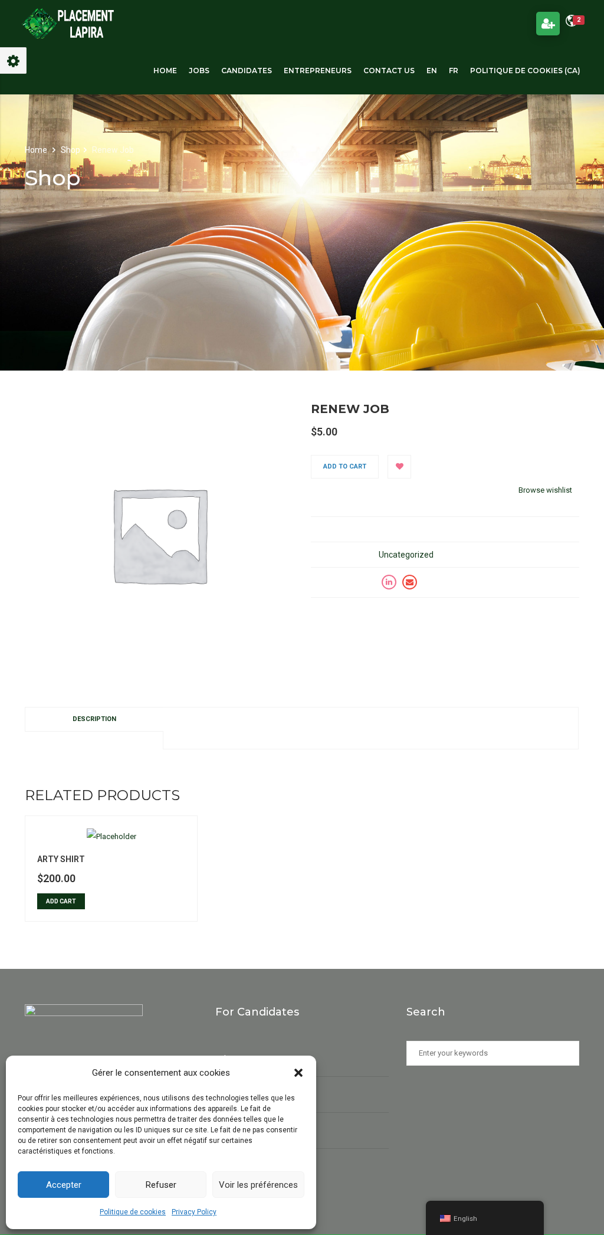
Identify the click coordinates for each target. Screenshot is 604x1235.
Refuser (161, 1185)
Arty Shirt (61, 859)
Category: (330, 554)
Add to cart (344, 466)
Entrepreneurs (318, 70)
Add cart (61, 901)
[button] (298, 1073)
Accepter (63, 1185)
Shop (70, 150)
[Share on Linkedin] (389, 582)
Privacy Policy (194, 1212)
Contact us (389, 70)
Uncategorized (406, 554)
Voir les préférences (258, 1185)
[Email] (409, 582)
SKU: (319, 529)
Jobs (199, 70)
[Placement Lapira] (68, 23)
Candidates (246, 70)
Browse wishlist (545, 490)
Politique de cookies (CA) (525, 70)
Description (94, 719)
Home (165, 70)
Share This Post (339, 582)
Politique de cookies (133, 1212)
